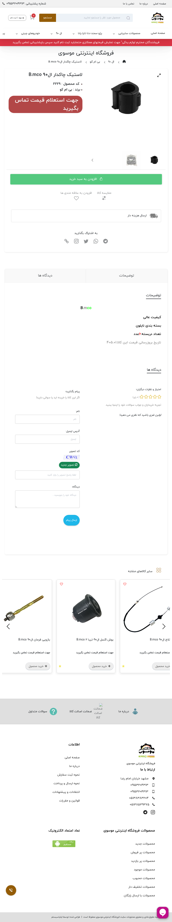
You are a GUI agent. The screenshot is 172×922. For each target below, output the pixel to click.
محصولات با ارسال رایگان (139, 896)
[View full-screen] (159, 75)
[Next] (92, 160)
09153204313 (139, 785)
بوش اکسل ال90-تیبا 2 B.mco (95, 640)
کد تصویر (74, 451)
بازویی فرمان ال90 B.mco (34, 640)
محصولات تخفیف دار (141, 887)
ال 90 (59, 33)
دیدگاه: (76, 487)
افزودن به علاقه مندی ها (76, 193)
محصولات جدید (145, 844)
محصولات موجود (144, 870)
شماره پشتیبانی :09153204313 (26, 4)
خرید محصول (100, 666)
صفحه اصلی (159, 3)
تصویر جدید (68, 465)
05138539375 (139, 805)
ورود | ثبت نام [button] (16, 17)
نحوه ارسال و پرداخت (66, 783)
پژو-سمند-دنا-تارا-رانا (90, 33)
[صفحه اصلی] (148, 18)
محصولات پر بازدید (143, 861)
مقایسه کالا (104, 193)
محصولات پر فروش (143, 852)
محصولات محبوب (144, 878)
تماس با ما (128, 3)
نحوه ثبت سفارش (68, 775)
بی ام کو (95, 62)
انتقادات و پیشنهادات (66, 792)
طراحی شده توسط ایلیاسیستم (65, 917)
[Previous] (163, 626)
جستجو (47, 18)
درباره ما (143, 3)
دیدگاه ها (45, 275)
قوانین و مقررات (69, 801)
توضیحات (126, 275)
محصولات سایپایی (129, 33)
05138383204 (139, 798)
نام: (78, 411)
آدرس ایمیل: (73, 431)
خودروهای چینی (30, 33)
